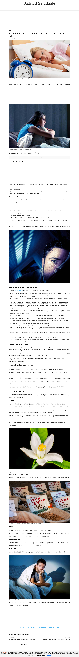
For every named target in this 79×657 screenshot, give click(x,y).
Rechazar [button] (44, 655)
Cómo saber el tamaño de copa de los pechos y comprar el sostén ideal (56, 639)
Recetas (45, 8)
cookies (4, 652)
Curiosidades (12, 8)
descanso (15, 634)
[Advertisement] (39, 21)
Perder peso (39, 8)
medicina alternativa (25, 634)
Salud (12, 12)
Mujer (28, 8)
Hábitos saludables (21, 8)
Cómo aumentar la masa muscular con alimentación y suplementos (22, 639)
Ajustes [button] (39, 655)
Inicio (9, 12)
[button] (69, 9)
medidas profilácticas (19, 290)
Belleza (33, 8)
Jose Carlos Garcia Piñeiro (13, 38)
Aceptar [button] (49, 655)
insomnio (19, 634)
